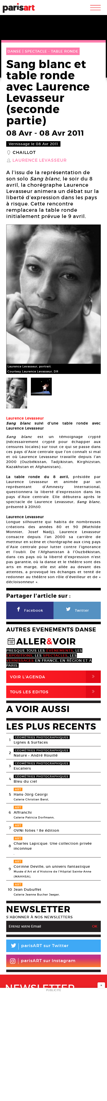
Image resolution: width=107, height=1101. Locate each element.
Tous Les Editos (53, 692)
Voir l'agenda (53, 677)
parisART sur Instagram (48, 960)
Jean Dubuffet (28, 889)
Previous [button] (16, 299)
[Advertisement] (53, 1046)
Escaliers (22, 768)
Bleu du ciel (25, 781)
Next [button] (91, 299)
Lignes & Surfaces (31, 742)
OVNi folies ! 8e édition (36, 830)
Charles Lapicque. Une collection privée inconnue (53, 846)
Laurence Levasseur (39, 160)
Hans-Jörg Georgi (31, 794)
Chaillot (24, 152)
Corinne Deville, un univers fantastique (52, 866)
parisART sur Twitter (39, 946)
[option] (53, 299)
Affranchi (23, 812)
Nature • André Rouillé (36, 755)
